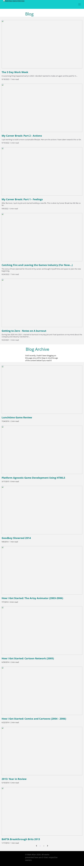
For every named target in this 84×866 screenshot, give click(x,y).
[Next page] (47, 846)
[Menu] (79, 4)
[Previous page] (36, 846)
